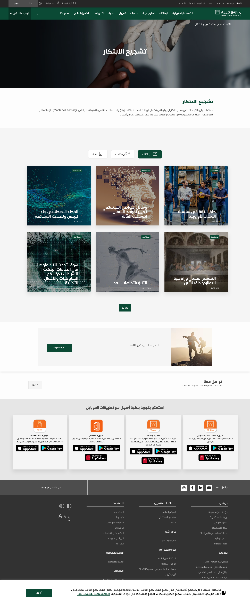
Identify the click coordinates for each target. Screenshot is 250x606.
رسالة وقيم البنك (220, 528)
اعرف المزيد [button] (59, 348)
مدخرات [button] (134, 13)
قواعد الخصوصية (116, 562)
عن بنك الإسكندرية (219, 517)
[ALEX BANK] (228, 13)
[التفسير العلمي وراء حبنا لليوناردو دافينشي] (196, 262)
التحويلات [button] (99, 13)
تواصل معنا (67, 3)
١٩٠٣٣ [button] (35, 385)
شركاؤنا (120, 517)
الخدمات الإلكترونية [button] (182, 13)
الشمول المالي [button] (81, 13)
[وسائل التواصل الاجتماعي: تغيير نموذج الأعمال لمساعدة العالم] (127, 195)
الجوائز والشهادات (115, 538)
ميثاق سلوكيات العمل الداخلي (213, 572)
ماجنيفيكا (220, 3)
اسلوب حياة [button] (149, 13)
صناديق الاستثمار (167, 517)
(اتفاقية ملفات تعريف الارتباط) (93, 594)
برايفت (210, 3)
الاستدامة (119, 512)
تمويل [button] (122, 13)
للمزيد (125, 308)
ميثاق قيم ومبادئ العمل (216, 562)
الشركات (182, 3)
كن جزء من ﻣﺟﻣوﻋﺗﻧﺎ (218, 512)
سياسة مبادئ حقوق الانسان (214, 577)
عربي (16, 3)
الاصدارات (119, 528)
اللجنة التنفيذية (220, 544)
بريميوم (230, 3)
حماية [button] (112, 13)
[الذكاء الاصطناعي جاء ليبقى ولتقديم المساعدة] (58, 195)
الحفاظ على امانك (167, 558)
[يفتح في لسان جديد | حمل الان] (222, 448)
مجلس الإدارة (221, 538)
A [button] (69, 517)
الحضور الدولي (221, 523)
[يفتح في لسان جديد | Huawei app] (209, 458)
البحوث (172, 523)
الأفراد (238, 3)
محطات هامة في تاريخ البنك (214, 533)
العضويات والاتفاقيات (113, 533)
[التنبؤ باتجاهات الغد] (127, 262)
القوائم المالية (169, 512)
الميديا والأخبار (169, 541)
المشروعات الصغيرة (197, 3)
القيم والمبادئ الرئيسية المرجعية (212, 567)
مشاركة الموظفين (115, 523)
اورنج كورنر (171, 574)
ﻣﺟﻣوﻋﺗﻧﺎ (65, 13)
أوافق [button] (39, 593)
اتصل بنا (120, 544)
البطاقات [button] (163, 13)
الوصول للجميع (168, 564)
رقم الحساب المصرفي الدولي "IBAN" (157, 569)
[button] (36, 13)
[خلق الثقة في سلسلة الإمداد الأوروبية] (196, 195)
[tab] (150, 154)
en (30, 3)
